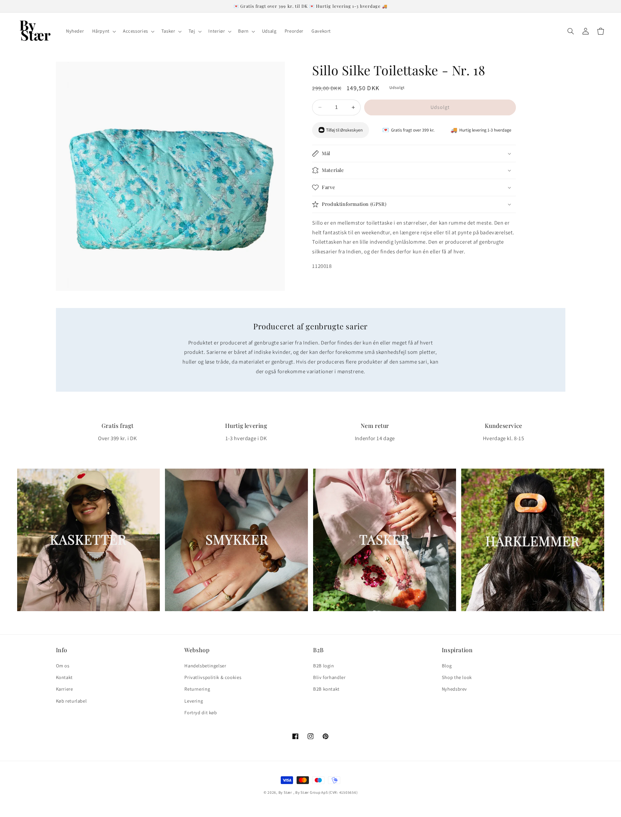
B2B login (323, 666)
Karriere (64, 689)
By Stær (285, 792)
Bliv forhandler (329, 677)
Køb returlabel (71, 701)
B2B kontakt (326, 689)
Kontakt (64, 677)
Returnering (197, 689)
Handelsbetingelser (205, 666)
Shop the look (457, 677)
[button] (103, 31)
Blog (447, 666)
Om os (63, 666)
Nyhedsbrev (454, 689)
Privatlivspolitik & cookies (212, 677)
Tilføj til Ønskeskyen (344, 130)
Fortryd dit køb (200, 712)
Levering (193, 701)
